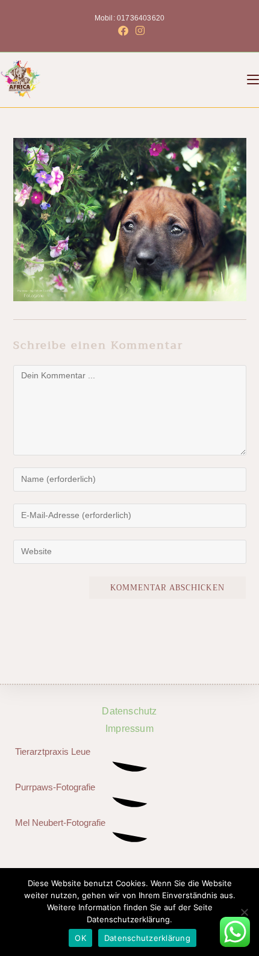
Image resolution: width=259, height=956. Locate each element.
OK (80, 938)
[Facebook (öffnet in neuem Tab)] (123, 31)
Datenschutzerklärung (147, 938)
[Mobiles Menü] (253, 79)
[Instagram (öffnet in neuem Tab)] (138, 31)
